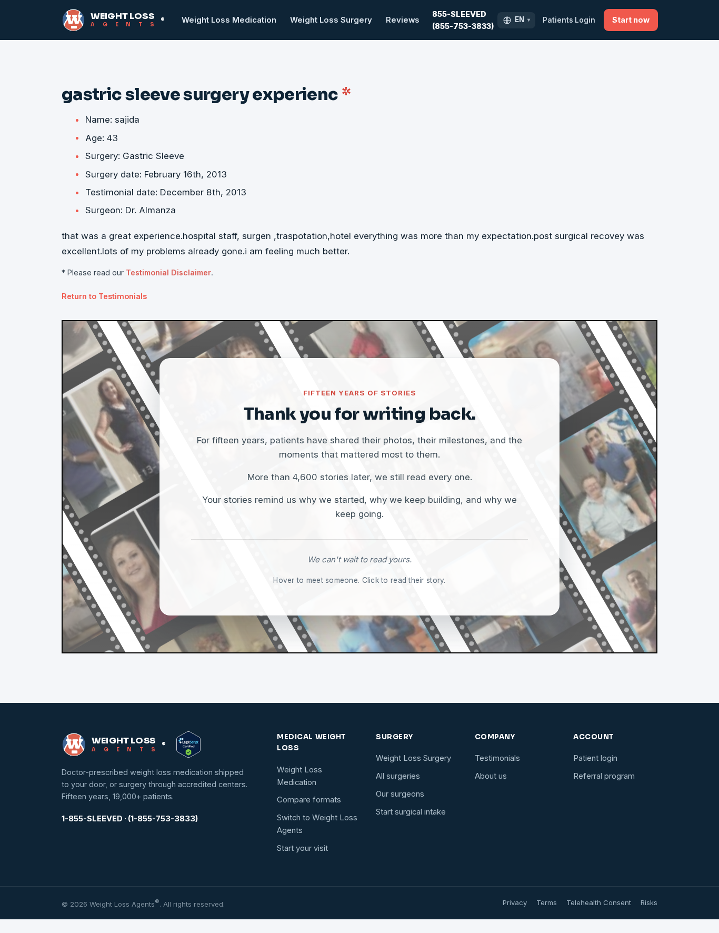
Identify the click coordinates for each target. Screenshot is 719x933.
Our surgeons (400, 794)
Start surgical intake (411, 812)
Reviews (403, 20)
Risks (649, 902)
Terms (546, 902)
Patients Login (569, 20)
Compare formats (309, 800)
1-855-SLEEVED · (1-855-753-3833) (130, 818)
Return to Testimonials (104, 296)
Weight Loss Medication (229, 20)
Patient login (595, 758)
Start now (631, 19)
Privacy (515, 902)
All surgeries (398, 776)
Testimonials (497, 758)
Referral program (604, 776)
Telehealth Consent (598, 902)
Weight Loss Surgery (331, 20)
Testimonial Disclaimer (168, 272)
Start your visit (302, 848)
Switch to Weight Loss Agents (317, 824)
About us (491, 776)
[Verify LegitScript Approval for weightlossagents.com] (188, 744)
